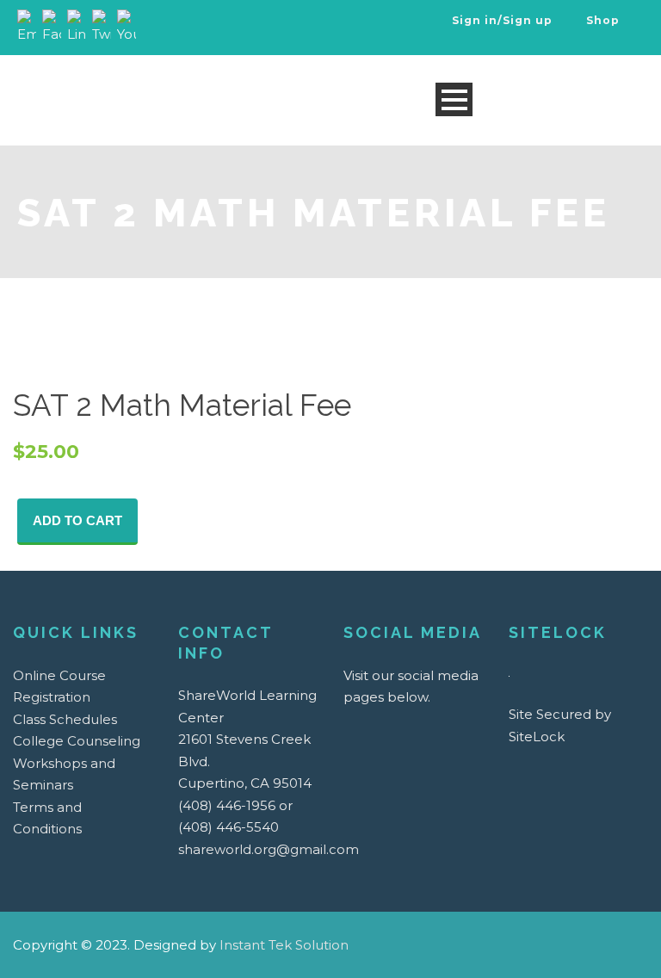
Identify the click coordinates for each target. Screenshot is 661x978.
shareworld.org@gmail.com (268, 849)
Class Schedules (65, 719)
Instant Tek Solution (284, 945)
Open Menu (454, 99)
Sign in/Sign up (502, 20)
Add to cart (77, 520)
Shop (601, 20)
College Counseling (76, 741)
